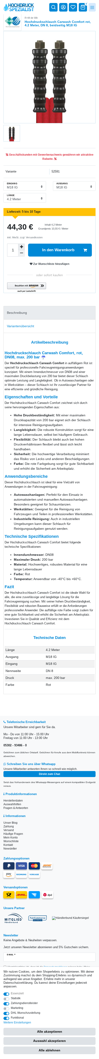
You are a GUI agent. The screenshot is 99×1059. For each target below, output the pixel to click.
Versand (8, 830)
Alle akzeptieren (49, 1031)
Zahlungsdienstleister (24, 1003)
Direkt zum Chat (49, 774)
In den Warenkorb (58, 250)
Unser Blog (10, 822)
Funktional (17, 1017)
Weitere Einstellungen (17, 1022)
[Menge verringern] (21, 253)
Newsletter (10, 848)
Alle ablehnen (49, 1050)
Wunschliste (11, 841)
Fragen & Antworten (15, 808)
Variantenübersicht (20, 326)
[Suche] (53, 7)
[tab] (49, 313)
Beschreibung (17, 313)
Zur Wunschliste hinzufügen (50, 264)
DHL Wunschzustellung (25, 1012)
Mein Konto (10, 837)
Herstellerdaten (13, 800)
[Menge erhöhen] (21, 247)
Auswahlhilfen (12, 804)
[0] (82, 7)
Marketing (17, 1008)
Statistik (15, 998)
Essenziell (17, 993)
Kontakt (8, 845)
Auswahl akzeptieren (49, 1041)
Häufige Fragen (13, 833)
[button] (26, 287)
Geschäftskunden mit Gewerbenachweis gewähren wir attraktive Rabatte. (50, 156)
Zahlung (8, 826)
